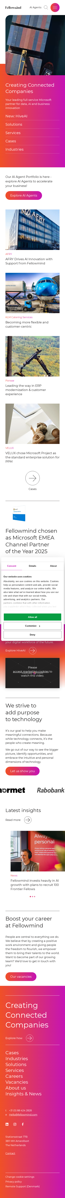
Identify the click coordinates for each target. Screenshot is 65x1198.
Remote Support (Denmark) (22, 1186)
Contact (10, 1153)
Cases (10, 141)
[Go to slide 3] (34, 896)
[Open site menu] (55, 7)
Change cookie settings (19, 1176)
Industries (14, 149)
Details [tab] (32, 565)
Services (13, 133)
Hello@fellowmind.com (23, 1114)
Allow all (32, 617)
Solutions (13, 124)
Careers (14, 1076)
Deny (32, 634)
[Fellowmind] (13, 7)
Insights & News (23, 1094)
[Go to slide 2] (32, 896)
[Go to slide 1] (30, 896)
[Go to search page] (46, 7)
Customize (30, 626)
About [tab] (53, 565)
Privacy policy (13, 1181)
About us (15, 1088)
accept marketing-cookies (31, 671)
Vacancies (16, 1082)
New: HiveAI (16, 116)
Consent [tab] (11, 565)
